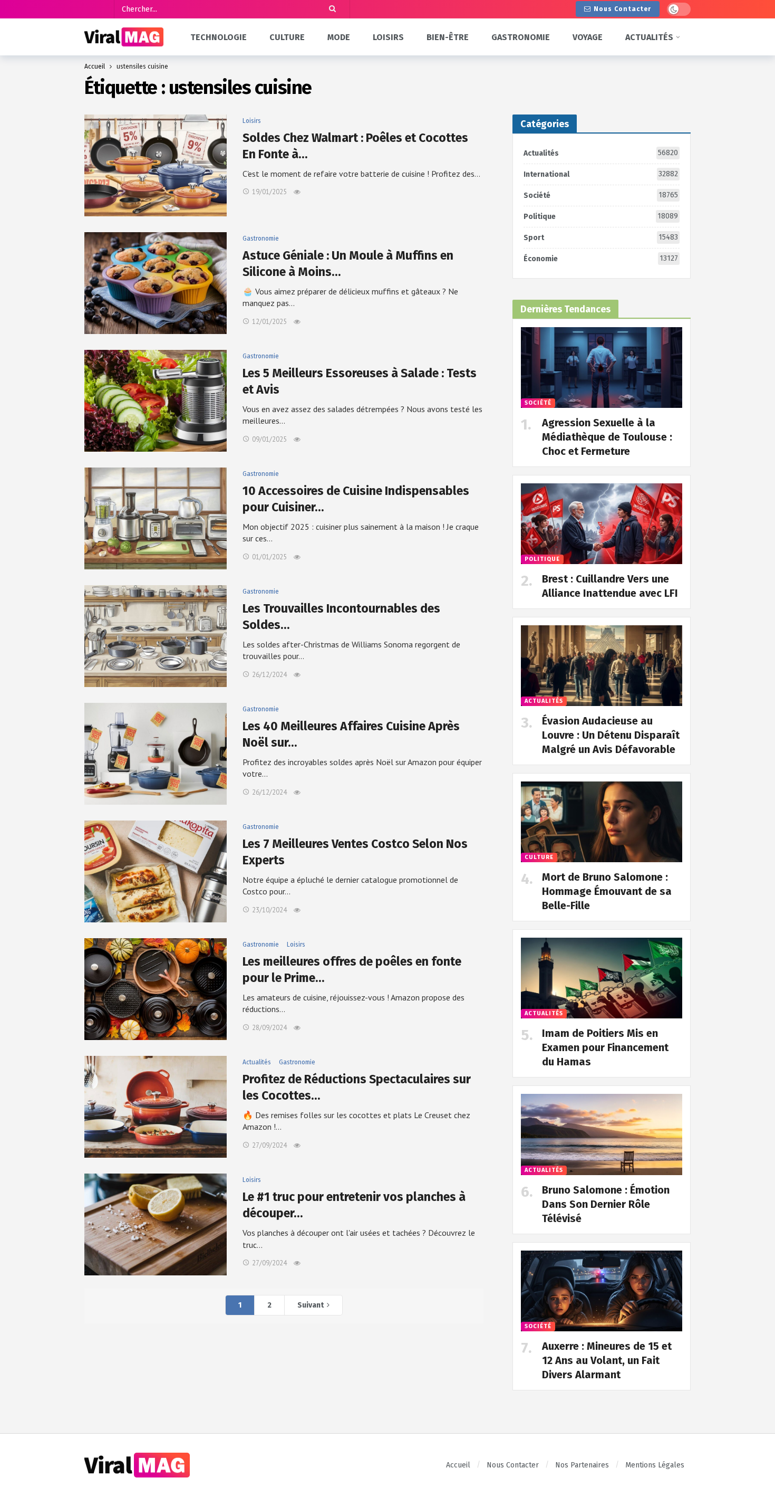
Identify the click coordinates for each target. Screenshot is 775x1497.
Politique (601, 216)
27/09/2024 (269, 1145)
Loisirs (252, 121)
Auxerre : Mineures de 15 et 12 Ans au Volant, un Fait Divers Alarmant (607, 1360)
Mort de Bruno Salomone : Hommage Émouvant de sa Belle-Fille (607, 891)
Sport (601, 237)
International (601, 174)
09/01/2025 (269, 439)
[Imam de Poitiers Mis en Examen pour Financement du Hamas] (601, 978)
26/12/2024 (269, 674)
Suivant (310, 1305)
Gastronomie (261, 238)
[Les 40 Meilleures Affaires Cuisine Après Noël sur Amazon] (155, 754)
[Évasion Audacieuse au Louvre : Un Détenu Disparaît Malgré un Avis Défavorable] (601, 665)
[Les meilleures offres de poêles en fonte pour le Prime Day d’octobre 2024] (155, 989)
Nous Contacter (622, 9)
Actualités (257, 1062)
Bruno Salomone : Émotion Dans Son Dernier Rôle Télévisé (606, 1204)
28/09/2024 (269, 1027)
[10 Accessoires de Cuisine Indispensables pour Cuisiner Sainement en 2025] (155, 518)
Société (601, 195)
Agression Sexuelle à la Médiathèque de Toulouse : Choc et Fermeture (607, 436)
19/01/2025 (269, 191)
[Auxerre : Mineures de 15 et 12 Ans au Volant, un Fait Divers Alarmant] (601, 1291)
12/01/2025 (269, 321)
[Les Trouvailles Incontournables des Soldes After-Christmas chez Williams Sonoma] (155, 636)
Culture (539, 857)
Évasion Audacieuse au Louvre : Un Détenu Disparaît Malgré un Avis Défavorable (611, 735)
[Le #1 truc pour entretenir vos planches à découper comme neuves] (155, 1224)
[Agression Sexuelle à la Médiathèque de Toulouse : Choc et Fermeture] (601, 367)
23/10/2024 (269, 909)
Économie (601, 258)
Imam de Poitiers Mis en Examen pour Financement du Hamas (605, 1047)
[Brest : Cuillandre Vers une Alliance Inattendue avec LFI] (601, 523)
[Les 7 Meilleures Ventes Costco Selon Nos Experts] (155, 871)
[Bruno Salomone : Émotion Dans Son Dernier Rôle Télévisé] (601, 1134)
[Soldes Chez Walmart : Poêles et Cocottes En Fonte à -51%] (155, 165)
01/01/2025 (269, 556)
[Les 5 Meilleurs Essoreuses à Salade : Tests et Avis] (155, 401)
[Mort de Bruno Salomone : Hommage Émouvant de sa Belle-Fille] (601, 821)
